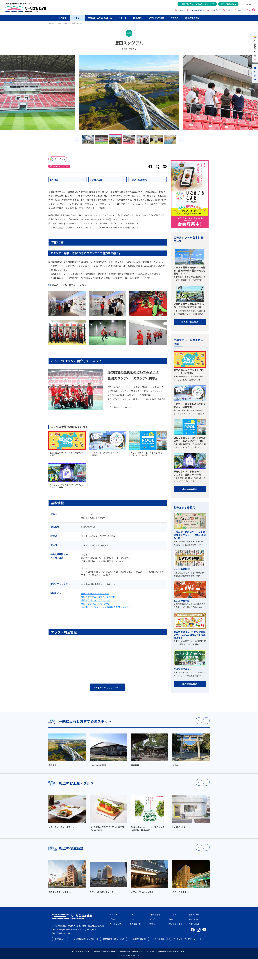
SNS (239, 10)
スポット (77, 17)
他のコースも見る (189, 322)
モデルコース (135, 924)
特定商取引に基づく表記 (113, 939)
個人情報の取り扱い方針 (84, 939)
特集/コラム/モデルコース (100, 17)
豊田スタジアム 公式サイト (95, 593)
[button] (76, 139)
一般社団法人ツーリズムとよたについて (197, 4)
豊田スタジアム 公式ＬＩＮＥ (96, 600)
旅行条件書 (159, 939)
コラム (132, 914)
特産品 (152, 924)
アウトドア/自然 (156, 17)
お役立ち (175, 17)
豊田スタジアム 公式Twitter (95, 603)
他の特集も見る (189, 489)
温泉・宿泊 (193, 919)
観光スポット (62, 23)
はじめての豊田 (192, 17)
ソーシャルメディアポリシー (185, 939)
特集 (171, 919)
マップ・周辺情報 (138, 179)
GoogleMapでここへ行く (106, 687)
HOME (51, 23)
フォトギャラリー (197, 10)
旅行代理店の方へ (228, 4)
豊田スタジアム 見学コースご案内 (69, 284)
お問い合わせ (194, 924)
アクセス (229, 10)
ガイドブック (215, 10)
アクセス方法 (96, 179)
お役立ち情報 (154, 914)
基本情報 (54, 179)
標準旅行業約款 (139, 939)
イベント (63, 17)
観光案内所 (60, 939)
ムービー (153, 919)
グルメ (113, 919)
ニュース (181, 10)
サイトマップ (115, 924)
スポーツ (123, 17)
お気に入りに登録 (60, 166)
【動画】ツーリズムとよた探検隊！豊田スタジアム (105, 607)
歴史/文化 (137, 17)
